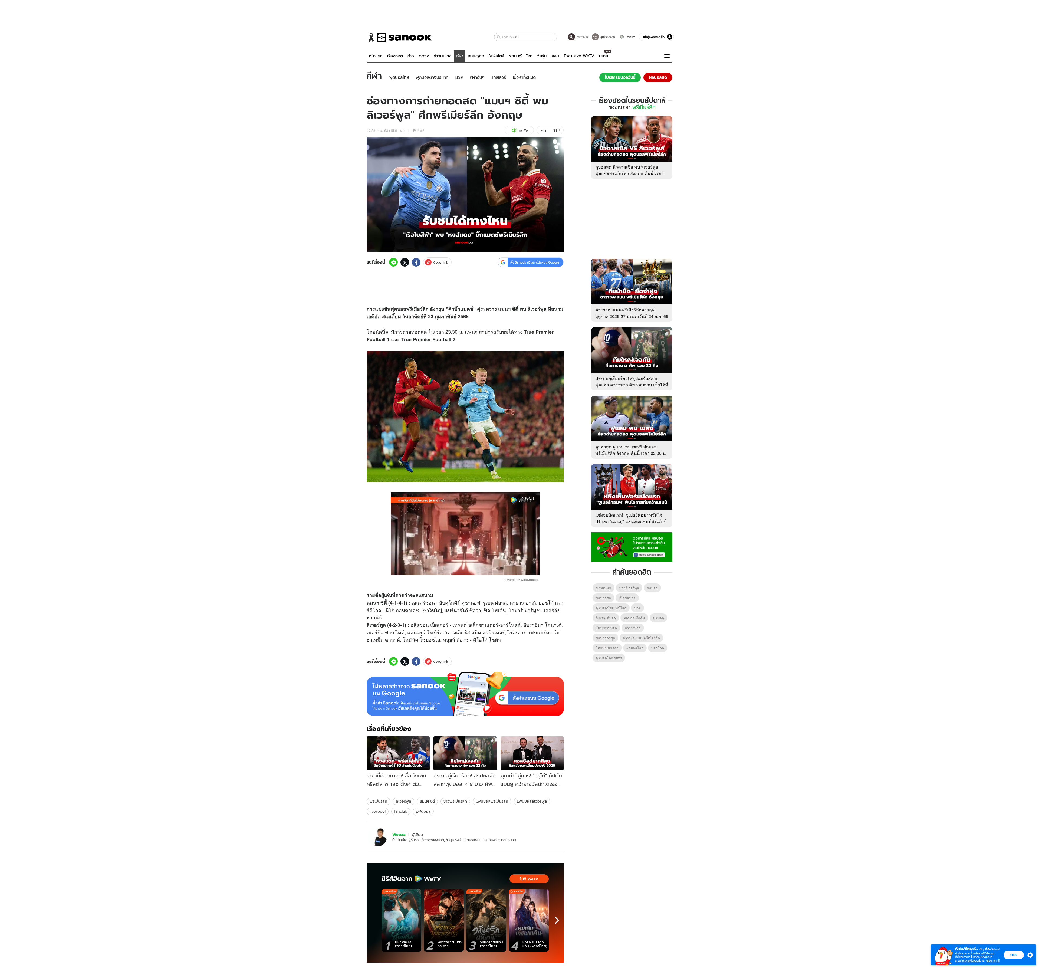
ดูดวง (424, 56)
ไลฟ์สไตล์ (496, 56)
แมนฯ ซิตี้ (427, 801)
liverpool (378, 811)
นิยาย (603, 56)
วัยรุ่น (542, 56)
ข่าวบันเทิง (442, 56)
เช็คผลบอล (627, 598)
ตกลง (1013, 954)
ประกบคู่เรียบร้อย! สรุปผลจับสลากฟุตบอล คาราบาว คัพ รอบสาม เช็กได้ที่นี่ (631, 384)
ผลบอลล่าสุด (605, 638)
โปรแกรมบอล (606, 628)
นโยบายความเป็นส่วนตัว (968, 960)
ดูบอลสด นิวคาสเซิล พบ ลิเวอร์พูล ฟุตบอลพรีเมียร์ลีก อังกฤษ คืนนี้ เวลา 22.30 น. (629, 173)
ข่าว (410, 56)
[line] (393, 262)
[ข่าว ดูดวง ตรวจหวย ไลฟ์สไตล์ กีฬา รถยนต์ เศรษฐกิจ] (399, 37)
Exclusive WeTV (579, 56)
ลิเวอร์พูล (403, 801)
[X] (404, 262)
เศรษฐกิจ (476, 56)
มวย (637, 608)
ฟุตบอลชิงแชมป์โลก (611, 608)
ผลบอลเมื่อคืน (634, 618)
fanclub (400, 811)
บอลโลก (657, 648)
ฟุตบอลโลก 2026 (609, 658)
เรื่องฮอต (395, 56)
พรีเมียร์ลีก (378, 801)
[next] (557, 920)
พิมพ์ (421, 130)
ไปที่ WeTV (529, 879)
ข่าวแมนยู (603, 587)
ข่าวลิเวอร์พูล (629, 587)
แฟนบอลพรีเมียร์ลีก (492, 801)
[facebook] (416, 262)
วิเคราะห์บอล (606, 618)
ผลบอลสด (603, 598)
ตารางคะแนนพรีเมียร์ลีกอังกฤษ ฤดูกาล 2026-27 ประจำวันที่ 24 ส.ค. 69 (631, 313)
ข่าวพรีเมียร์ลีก (455, 801)
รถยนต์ (515, 56)
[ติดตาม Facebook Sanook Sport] (631, 546)
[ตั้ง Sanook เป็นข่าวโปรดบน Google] (465, 694)
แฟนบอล (423, 811)
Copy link (440, 262)
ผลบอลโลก (634, 648)
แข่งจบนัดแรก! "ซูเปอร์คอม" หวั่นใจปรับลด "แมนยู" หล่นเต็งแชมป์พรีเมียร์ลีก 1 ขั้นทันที (630, 521)
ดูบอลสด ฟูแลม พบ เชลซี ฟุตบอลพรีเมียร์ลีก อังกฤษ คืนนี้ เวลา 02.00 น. (631, 450)
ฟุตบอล (398, 308)
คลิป (555, 56)
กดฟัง (523, 130)
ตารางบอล (633, 628)
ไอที (529, 56)
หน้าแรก (376, 56)
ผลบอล (652, 587)
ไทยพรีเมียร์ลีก (607, 648)
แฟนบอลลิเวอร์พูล (532, 801)
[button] (498, 37)
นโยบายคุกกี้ (993, 960)
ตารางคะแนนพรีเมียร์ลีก (641, 638)
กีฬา (459, 56)
